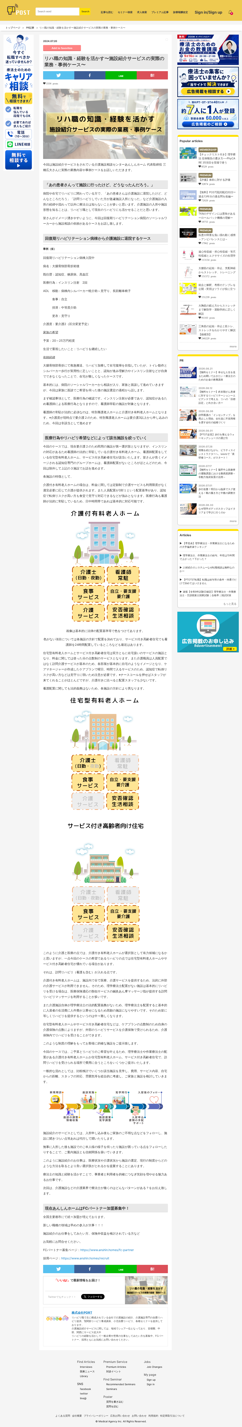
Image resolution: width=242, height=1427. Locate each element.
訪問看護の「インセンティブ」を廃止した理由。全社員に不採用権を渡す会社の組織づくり (217, 418)
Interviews (86, 1366)
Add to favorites (62, 48)
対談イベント (113, 1371)
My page (150, 1374)
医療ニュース (87, 1371)
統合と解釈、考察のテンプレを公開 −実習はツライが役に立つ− (217, 289)
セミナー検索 (125, 12)
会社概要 (77, 1415)
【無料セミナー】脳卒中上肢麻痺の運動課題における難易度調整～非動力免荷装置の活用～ (217, 473)
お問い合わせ (139, 1415)
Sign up (151, 1379)
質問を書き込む (114, 1401)
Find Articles (86, 1362)
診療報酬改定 (180, 12)
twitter (84, 1393)
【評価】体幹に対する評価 (214, 179)
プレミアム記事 (160, 12)
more (233, 346)
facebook (85, 1388)
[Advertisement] (208, 678)
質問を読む (112, 1406)
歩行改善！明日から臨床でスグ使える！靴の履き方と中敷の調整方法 (217, 493)
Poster (107, 1397)
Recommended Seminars (120, 1384)
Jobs (147, 1362)
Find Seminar (112, 1379)
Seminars (111, 1388)
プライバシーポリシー (96, 1415)
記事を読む (107, 12)
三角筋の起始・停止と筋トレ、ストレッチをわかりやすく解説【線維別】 (217, 330)
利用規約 (153, 1415)
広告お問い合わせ (120, 1415)
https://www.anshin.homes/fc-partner (107, 1250)
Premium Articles (116, 1366)
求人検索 (142, 12)
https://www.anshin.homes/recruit (85, 1258)
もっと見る (230, 603)
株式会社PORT (82, 1312)
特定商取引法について (172, 1415)
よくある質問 (62, 1415)
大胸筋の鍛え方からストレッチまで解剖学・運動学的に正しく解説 (217, 309)
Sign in (151, 1384)
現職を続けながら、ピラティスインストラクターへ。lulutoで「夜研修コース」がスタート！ (217, 454)
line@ (83, 1398)
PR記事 (30, 27)
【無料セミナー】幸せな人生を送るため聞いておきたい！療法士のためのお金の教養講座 (217, 376)
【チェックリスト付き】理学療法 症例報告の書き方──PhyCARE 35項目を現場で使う (217, 158)
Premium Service (115, 1362)
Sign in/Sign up (208, 12)
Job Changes (154, 1366)
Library (84, 1376)
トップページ (12, 27)
